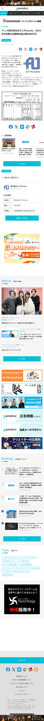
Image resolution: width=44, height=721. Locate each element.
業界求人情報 (25, 13)
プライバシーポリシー (22, 694)
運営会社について (22, 676)
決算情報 (5, 27)
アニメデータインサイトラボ (28, 557)
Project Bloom (35, 568)
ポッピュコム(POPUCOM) (10, 564)
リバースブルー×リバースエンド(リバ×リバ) (15, 568)
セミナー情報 (36, 13)
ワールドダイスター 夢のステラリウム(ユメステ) (16, 571)
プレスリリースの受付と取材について (22, 683)
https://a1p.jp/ (14, 188)
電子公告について (22, 687)
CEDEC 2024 (24, 561)
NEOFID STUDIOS (7, 575)
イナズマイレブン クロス (9, 557)
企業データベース (14, 13)
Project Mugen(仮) (25, 564)
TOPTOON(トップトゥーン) (10, 561)
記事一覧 (3, 13)
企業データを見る (22, 218)
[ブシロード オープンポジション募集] (22, 20)
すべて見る (22, 164)
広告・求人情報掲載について (22, 680)
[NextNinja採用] (22, 599)
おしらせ (22, 690)
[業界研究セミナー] (22, 248)
